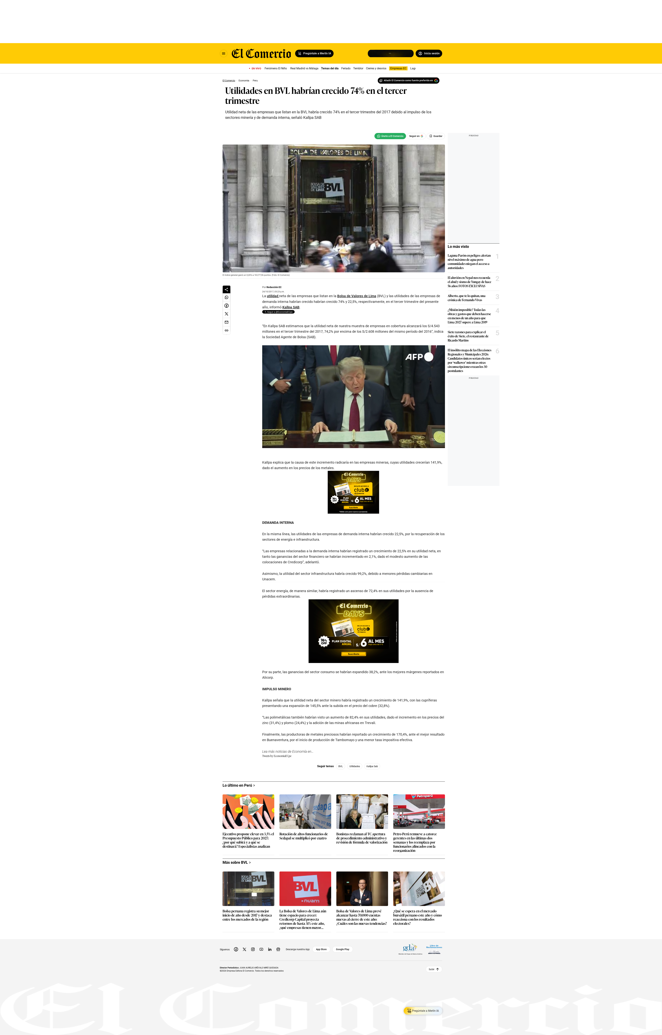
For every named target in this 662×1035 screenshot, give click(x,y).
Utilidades (354, 766)
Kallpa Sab (372, 766)
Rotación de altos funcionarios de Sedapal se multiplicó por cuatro (303, 836)
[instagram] (253, 949)
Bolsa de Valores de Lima (356, 296)
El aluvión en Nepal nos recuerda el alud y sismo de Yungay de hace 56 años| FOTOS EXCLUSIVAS (469, 281)
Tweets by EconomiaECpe (276, 756)
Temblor (358, 68)
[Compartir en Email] (226, 322)
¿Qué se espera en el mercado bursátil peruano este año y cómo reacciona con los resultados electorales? (417, 917)
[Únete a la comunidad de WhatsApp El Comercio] (390, 136)
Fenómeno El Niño (276, 68)
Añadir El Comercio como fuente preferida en (408, 80)
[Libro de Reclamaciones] (434, 949)
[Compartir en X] (226, 314)
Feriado (345, 68)
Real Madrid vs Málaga (304, 68)
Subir (431, 969)
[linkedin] (270, 949)
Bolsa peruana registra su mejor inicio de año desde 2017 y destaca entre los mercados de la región (247, 915)
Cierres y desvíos (376, 68)
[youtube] (261, 949)
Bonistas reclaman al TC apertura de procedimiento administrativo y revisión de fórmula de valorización (361, 838)
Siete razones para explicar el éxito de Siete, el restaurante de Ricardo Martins (468, 336)
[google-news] (278, 949)
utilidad (273, 296)
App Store (321, 949)
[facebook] (236, 949)
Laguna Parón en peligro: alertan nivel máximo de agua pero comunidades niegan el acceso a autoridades (469, 261)
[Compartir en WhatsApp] (226, 297)
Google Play (342, 949)
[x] (244, 949)
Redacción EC (274, 287)
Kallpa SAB (290, 307)
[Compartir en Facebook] (226, 305)
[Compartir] (226, 289)
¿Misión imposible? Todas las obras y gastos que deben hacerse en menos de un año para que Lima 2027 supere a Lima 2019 (469, 316)
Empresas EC (398, 68)
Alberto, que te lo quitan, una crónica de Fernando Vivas (466, 298)
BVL (340, 766)
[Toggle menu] (223, 53)
